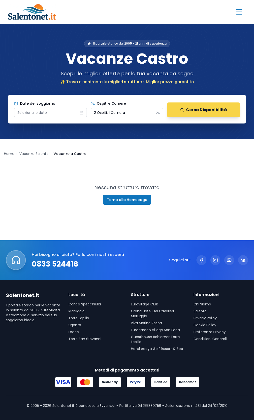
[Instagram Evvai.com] (215, 260)
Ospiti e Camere (111, 103)
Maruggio (76, 311)
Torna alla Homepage (127, 199)
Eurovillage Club (144, 304)
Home (9, 153)
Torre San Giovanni (84, 338)
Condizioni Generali (210, 338)
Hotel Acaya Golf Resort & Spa (157, 348)
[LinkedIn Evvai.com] (243, 260)
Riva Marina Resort (146, 323)
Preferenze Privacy (209, 331)
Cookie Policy (204, 324)
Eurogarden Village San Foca (155, 329)
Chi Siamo (202, 304)
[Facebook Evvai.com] (201, 260)
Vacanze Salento (34, 153)
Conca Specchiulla (84, 304)
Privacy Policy (205, 318)
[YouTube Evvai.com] (229, 260)
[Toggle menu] (239, 12)
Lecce (73, 331)
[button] (127, 112)
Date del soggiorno (37, 103)
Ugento (74, 324)
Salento (200, 311)
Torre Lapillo (78, 318)
